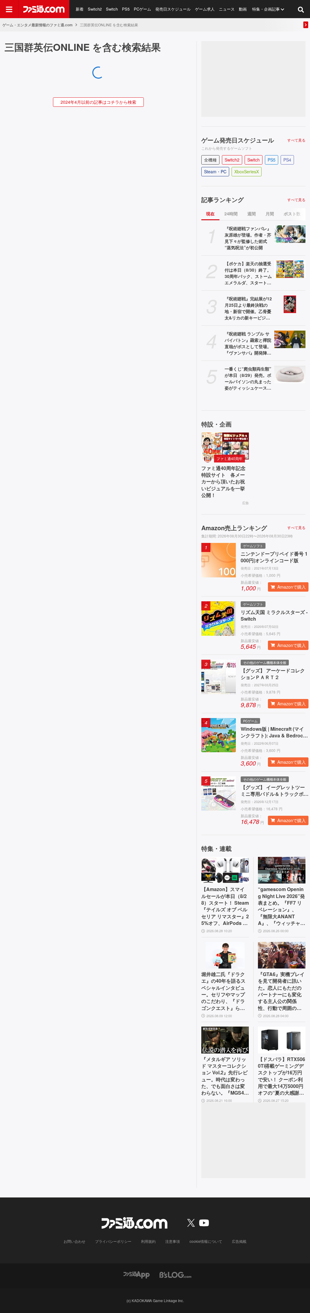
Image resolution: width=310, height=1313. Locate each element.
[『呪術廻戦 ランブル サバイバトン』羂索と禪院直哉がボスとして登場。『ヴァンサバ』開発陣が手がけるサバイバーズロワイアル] (289, 339)
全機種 (210, 160)
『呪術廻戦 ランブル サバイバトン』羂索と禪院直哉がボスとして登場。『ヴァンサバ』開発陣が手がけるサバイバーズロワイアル (248, 343)
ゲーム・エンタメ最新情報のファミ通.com (37, 25)
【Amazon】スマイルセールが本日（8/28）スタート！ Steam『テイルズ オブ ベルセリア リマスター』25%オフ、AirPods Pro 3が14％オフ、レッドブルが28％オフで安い (225, 906)
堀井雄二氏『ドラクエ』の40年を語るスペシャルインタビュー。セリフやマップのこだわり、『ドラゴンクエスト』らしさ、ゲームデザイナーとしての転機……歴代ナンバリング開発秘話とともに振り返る (223, 991)
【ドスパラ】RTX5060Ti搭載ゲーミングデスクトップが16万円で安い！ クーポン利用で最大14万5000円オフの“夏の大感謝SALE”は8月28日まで (281, 1076)
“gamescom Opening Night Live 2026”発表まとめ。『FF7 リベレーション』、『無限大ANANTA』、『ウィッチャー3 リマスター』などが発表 (281, 906)
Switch (112, 9)
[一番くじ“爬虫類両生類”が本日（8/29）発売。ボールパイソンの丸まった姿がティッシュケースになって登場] (289, 374)
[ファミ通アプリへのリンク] (137, 1274)
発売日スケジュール (173, 9)
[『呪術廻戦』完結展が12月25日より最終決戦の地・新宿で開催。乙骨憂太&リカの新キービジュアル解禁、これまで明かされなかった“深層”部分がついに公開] (289, 304)
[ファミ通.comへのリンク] (43, 9)
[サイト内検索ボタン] (301, 9)
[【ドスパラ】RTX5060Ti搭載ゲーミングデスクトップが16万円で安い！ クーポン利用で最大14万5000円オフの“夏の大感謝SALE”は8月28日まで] (281, 1040)
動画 (243, 9)
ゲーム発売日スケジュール (237, 140)
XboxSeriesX (246, 171)
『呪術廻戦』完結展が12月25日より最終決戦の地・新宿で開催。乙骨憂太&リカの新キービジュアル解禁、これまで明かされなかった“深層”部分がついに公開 (248, 308)
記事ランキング (222, 199)
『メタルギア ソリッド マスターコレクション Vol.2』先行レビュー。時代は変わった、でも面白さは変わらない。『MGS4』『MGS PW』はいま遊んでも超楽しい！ (225, 1076)
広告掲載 (239, 1241)
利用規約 (148, 1241)
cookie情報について (206, 1241)
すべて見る (296, 140)
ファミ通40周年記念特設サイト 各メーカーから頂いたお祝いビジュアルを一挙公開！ (223, 482)
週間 (251, 214)
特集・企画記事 (266, 9)
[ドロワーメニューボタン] (9, 9)
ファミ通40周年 (229, 458)
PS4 (287, 160)
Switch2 (95, 9)
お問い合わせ (74, 1241)
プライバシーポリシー (113, 1241)
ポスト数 (292, 214)
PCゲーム (142, 9)
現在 (210, 214)
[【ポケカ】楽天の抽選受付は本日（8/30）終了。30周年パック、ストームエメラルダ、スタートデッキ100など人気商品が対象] (289, 269)
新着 (80, 9)
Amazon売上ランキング (234, 527)
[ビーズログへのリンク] (175, 1274)
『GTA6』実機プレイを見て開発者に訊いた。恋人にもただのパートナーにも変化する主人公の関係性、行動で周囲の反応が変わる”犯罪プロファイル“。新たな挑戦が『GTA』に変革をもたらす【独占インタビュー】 (281, 991)
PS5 (126, 9)
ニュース (227, 9)
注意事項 (172, 1241)
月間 (269, 214)
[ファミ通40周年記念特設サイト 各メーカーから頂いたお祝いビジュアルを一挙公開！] (225, 446)
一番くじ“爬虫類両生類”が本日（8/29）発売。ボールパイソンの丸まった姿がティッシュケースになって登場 (248, 378)
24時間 (231, 214)
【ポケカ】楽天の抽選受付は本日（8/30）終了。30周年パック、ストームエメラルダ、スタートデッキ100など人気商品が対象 (248, 273)
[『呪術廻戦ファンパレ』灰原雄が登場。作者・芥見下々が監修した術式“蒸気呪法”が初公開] (289, 234)
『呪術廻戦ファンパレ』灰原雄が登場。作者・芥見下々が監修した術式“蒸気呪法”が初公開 (248, 237)
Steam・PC (215, 171)
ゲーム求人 (205, 9)
